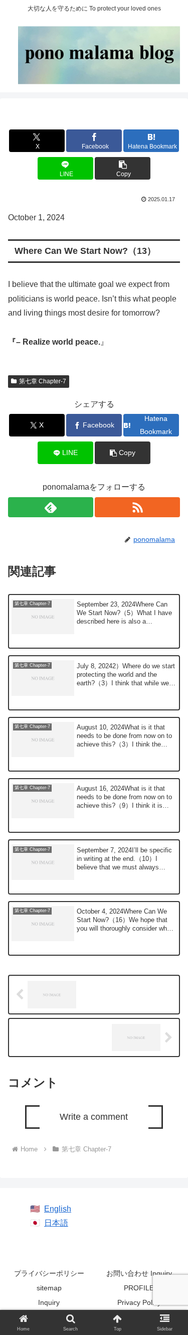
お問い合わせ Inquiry (139, 1273)
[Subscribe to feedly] (50, 507)
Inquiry (49, 1302)
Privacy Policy (139, 1302)
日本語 (56, 1223)
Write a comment (94, 1117)
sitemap (49, 1288)
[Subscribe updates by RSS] (137, 507)
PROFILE (139, 1288)
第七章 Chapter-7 (42, 381)
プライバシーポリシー (49, 1273)
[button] (122, 168)
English (57, 1209)
